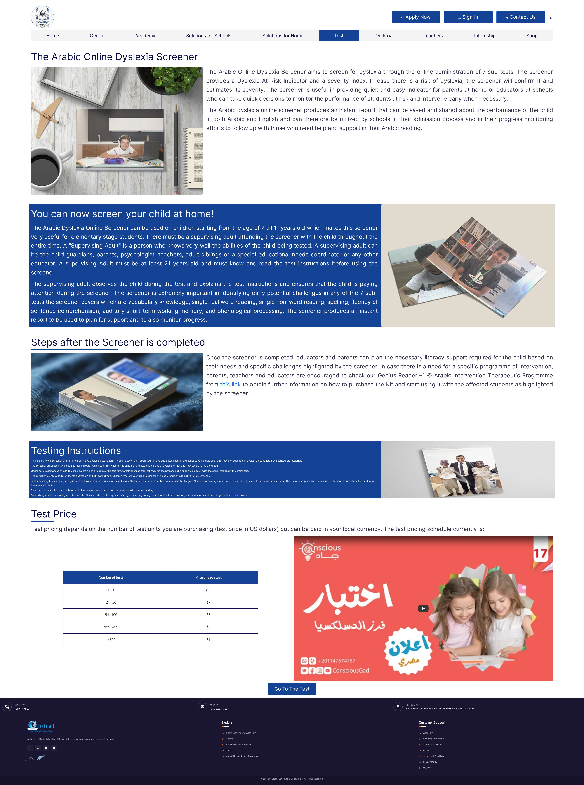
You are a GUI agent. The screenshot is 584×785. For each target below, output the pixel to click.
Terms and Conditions (434, 756)
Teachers (433, 35)
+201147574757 (22, 709)
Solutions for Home (282, 35)
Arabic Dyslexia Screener (238, 744)
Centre (97, 35)
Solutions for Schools (209, 35)
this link (230, 384)
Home (52, 35)
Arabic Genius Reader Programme (243, 756)
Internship (485, 35)
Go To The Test (292, 689)
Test (339, 35)
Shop (532, 35)
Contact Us (428, 750)
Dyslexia (383, 35)
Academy (145, 35)
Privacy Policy (430, 761)
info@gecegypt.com (219, 709)
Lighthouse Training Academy (241, 733)
